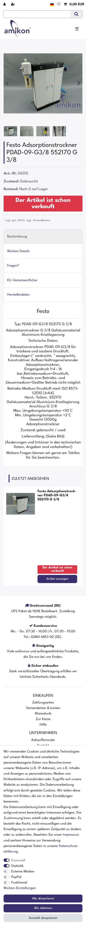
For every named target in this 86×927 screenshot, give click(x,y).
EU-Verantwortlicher (22, 280)
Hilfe (43, 724)
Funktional (19, 882)
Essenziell (18, 860)
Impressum (71, 834)
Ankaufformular (43, 740)
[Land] (51, 4)
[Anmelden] (5, 4)
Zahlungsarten (43, 702)
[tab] (43, 236)
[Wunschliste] (58, 4)
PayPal (16, 877)
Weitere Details (18, 251)
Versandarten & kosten (43, 708)
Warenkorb (43, 713)
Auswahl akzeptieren (43, 918)
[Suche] (76, 14)
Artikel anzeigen (57, 578)
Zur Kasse (43, 719)
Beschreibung (17, 236)
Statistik (17, 866)
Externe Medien (22, 871)
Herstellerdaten (18, 294)
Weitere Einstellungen (20, 888)
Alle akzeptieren (43, 898)
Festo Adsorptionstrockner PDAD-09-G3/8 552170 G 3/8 (57, 495)
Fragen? (13, 265)
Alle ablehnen (43, 908)
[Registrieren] (13, 4)
